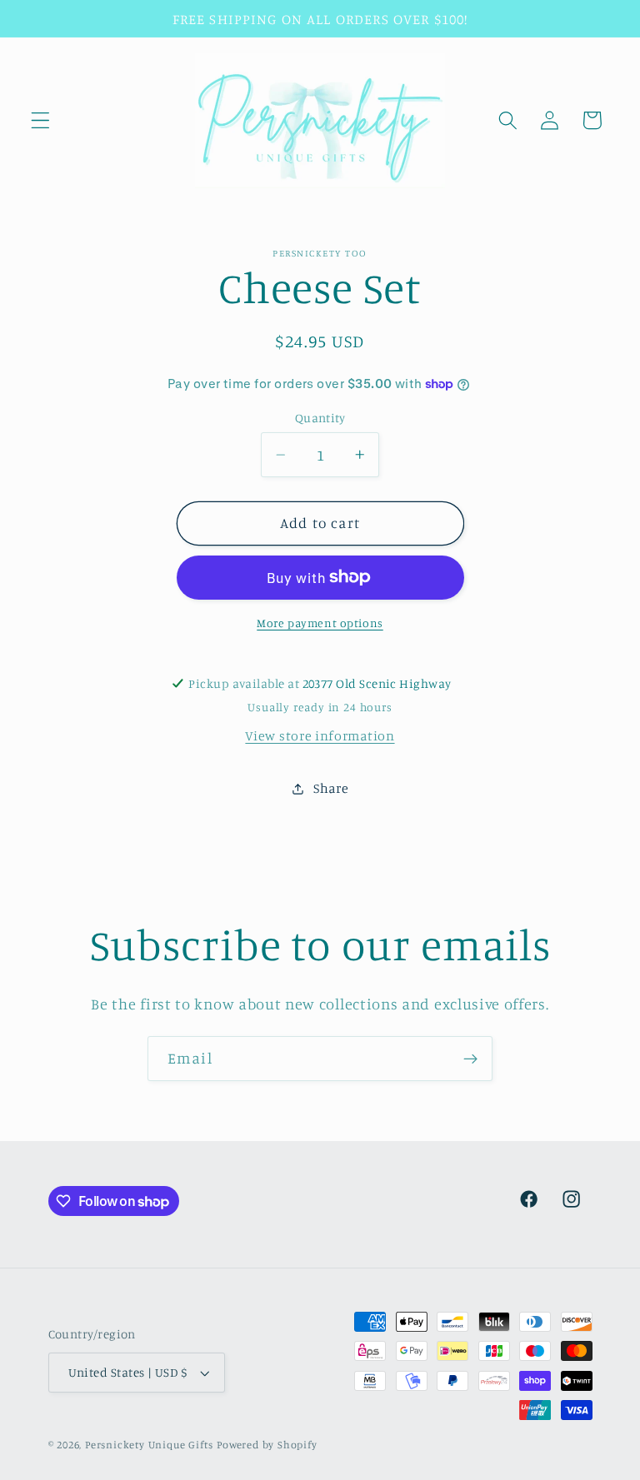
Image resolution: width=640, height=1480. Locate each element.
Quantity (320, 418)
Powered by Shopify (267, 1444)
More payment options (320, 622)
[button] (40, 120)
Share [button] (330, 788)
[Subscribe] (470, 1058)
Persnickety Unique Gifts (149, 1444)
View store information (319, 735)
